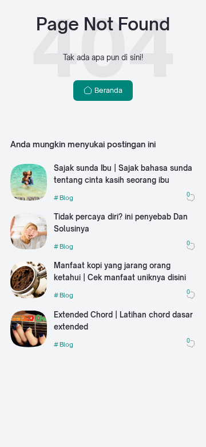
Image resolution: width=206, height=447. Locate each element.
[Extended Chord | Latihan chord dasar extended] (28, 344)
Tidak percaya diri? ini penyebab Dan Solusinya (121, 222)
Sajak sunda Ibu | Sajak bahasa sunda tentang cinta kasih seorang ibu (123, 174)
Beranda (107, 90)
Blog (66, 198)
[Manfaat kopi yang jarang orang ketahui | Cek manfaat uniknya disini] (28, 296)
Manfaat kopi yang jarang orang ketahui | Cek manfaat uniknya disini (120, 271)
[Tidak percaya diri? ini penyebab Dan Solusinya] (28, 246)
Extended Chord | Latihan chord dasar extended (123, 320)
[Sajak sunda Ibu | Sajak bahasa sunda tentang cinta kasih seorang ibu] (28, 198)
